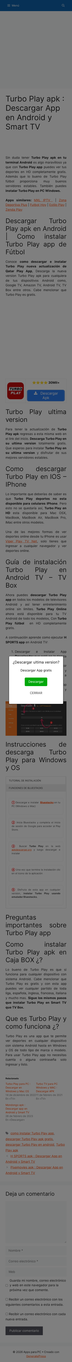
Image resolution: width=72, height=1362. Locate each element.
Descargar (36, 681)
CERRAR (36, 693)
